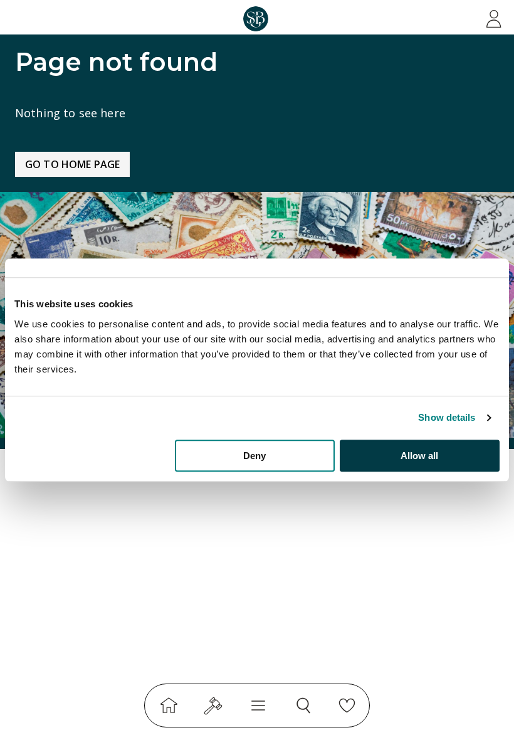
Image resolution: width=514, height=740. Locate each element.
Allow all (419, 455)
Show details (446, 417)
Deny (254, 455)
